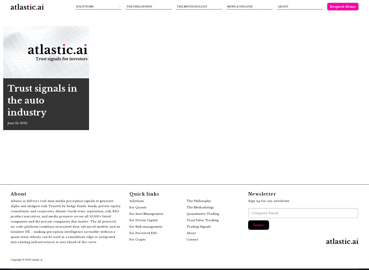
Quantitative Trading (203, 214)
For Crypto (137, 239)
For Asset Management (146, 214)
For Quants (137, 207)
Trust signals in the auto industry (42, 100)
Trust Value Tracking (203, 220)
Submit (258, 225)
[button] (119, 6)
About (283, 6)
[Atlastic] (27, 7)
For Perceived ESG (143, 233)
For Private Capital (143, 220)
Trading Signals (199, 226)
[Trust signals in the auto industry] (46, 52)
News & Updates (240, 6)
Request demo (343, 6)
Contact (192, 239)
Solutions (136, 201)
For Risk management (145, 226)
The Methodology (192, 6)
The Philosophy (139, 6)
